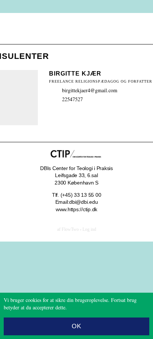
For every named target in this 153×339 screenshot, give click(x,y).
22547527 (72, 99)
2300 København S (76, 183)
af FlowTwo (68, 229)
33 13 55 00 (87, 195)
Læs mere (78, 307)
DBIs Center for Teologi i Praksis (76, 168)
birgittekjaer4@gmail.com (89, 90)
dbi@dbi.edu (83, 202)
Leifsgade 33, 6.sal (76, 175)
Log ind (89, 229)
